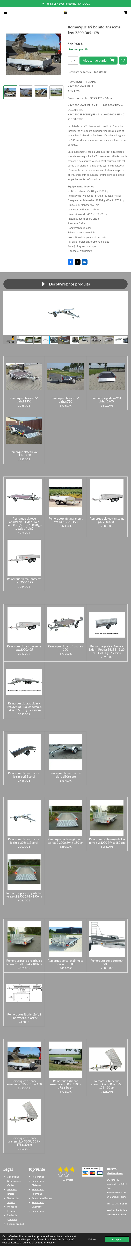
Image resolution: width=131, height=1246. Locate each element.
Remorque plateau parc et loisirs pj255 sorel (24, 775)
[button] (10, 92)
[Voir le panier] (125, 12)
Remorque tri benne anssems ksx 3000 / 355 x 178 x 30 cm (107, 1084)
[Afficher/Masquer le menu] (5, 12)
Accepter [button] (117, 1239)
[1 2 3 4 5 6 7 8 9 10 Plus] (73, 61)
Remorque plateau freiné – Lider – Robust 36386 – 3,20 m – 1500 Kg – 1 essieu (107, 650)
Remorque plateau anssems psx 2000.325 (24, 580)
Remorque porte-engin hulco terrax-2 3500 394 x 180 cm (24, 962)
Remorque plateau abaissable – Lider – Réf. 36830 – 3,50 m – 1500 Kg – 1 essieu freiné (24, 523)
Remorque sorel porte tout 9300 (106, 962)
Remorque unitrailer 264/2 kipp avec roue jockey (24, 1016)
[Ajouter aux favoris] (123, 61)
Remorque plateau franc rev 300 (65, 648)
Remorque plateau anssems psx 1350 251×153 (65, 520)
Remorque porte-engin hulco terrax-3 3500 (65, 962)
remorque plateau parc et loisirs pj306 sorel (65, 775)
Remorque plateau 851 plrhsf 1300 (24, 399)
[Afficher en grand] (92, 1172)
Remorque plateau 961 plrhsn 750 (24, 453)
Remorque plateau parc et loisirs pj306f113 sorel (24, 841)
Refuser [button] (92, 1239)
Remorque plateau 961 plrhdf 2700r (106, 399)
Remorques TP (39, 1210)
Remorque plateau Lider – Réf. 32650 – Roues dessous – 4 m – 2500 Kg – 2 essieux (24, 707)
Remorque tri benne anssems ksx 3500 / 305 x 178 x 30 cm (24, 1141)
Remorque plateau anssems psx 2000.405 (24, 648)
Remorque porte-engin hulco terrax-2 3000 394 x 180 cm (107, 841)
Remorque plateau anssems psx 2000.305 (107, 520)
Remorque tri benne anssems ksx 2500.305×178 (24, 1082)
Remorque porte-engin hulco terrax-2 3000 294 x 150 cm (65, 841)
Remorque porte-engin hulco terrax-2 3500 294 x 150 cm (24, 894)
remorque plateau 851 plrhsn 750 (66, 399)
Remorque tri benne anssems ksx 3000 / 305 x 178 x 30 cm (66, 1084)
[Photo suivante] (58, 54)
